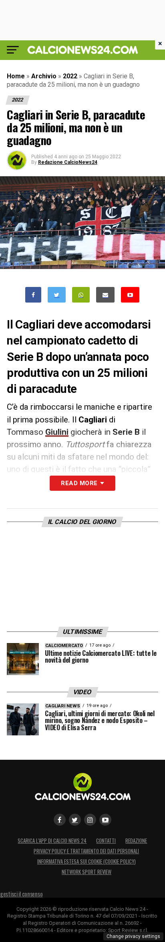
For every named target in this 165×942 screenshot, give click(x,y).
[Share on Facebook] (33, 295)
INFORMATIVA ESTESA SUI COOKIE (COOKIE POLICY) (86, 861)
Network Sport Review (86, 872)
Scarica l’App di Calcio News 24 (52, 840)
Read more (79, 483)
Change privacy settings (133, 936)
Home (16, 76)
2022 (70, 76)
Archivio (43, 76)
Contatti (106, 840)
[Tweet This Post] (57, 295)
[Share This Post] (81, 295)
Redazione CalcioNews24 (67, 162)
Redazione (136, 840)
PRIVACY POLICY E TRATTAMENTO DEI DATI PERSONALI (86, 851)
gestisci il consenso (21, 894)
